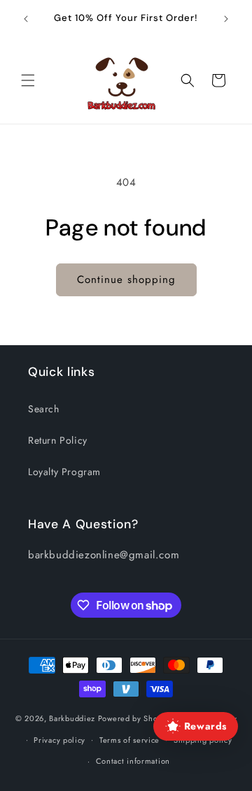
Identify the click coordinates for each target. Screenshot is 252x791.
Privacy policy (59, 740)
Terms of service (129, 740)
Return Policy (58, 440)
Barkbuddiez (72, 718)
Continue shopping (126, 279)
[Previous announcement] (25, 18)
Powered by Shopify (135, 718)
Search (43, 409)
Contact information (133, 761)
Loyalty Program (64, 472)
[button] (28, 80)
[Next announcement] (226, 18)
